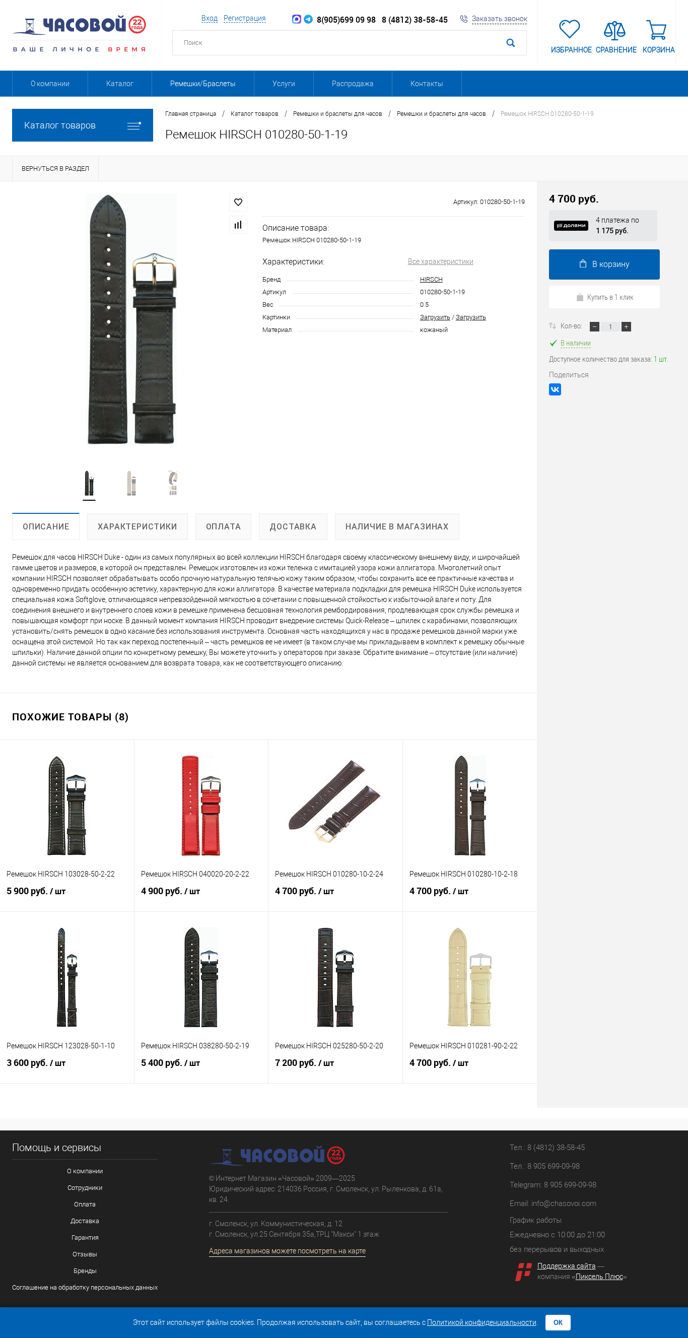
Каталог (119, 84)
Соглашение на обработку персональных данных (85, 1287)
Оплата (85, 1204)
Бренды (85, 1271)
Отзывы (85, 1254)
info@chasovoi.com (563, 1203)
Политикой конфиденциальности (481, 1322)
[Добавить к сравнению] (238, 225)
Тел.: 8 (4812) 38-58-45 (547, 1147)
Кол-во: (572, 325)
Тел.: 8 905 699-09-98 (545, 1166)
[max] (296, 20)
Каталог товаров (60, 125)
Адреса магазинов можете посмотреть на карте (287, 1251)
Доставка (85, 1221)
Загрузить (435, 317)
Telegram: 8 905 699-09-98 (553, 1184)
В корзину (611, 264)
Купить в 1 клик (610, 297)
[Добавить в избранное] (238, 202)
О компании (50, 84)
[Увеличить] (131, 319)
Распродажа (353, 84)
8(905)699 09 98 (344, 20)
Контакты (426, 84)
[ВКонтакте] (555, 389)
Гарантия (85, 1237)
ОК (558, 1322)
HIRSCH (431, 279)
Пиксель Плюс (599, 1277)
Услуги (283, 84)
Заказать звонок (499, 19)
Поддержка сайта (566, 1266)
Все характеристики (440, 261)
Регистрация (245, 18)
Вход (209, 18)
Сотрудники (84, 1187)
